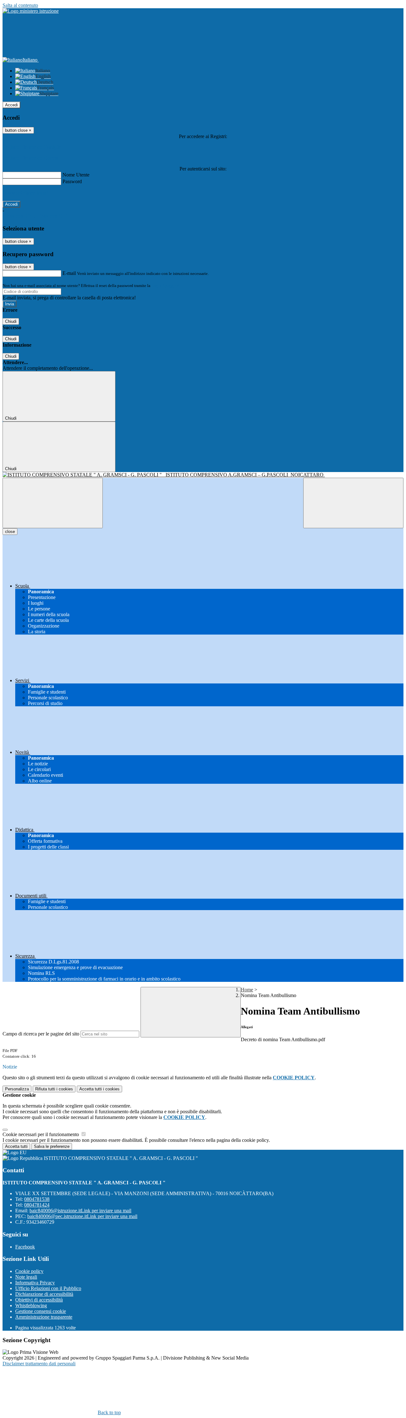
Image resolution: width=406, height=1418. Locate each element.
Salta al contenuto (20, 5)
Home (247, 989)
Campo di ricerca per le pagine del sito (41, 1033)
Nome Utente (75, 174)
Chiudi (10, 321)
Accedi (11, 105)
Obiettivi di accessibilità (39, 1299)
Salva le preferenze (51, 1146)
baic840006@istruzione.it (80, 1210)
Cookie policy (29, 1271)
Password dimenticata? (25, 193)
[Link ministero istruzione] (31, 11)
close (10, 531)
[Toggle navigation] (53, 503)
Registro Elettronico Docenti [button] (31, 158)
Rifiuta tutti (54, 1089)
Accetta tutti (99, 1089)
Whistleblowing (31, 1305)
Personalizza (17, 1089)
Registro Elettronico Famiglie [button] (32, 147)
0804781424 (36, 1205)
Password (72, 181)
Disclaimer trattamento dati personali (39, 1363)
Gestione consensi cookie (40, 1311)
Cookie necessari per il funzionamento (41, 1134)
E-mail (69, 273)
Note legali (26, 1277)
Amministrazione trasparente (43, 1317)
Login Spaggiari (165, 285)
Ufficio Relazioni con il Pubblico (48, 1288)
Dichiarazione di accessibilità (44, 1294)
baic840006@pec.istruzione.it (82, 1216)
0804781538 (36, 1199)
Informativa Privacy (35, 1282)
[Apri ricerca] (353, 503)
